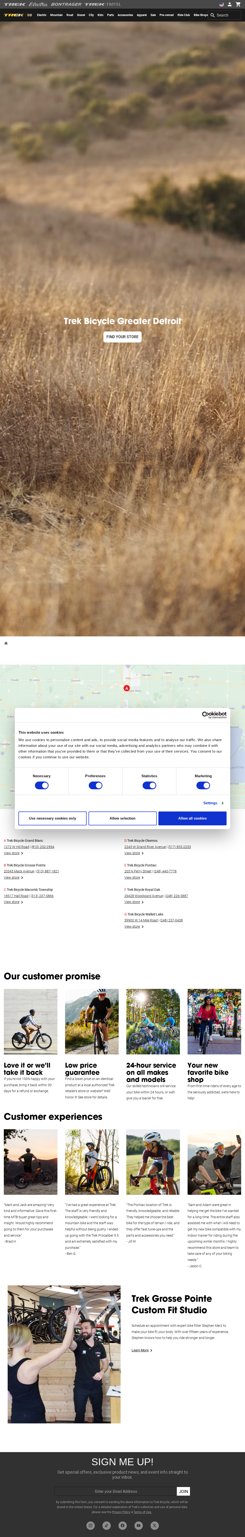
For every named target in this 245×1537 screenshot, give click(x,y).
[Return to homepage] (6, 643)
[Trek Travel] (102, 4)
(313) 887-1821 (47, 871)
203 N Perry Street (137, 871)
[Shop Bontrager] (66, 4)
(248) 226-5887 (176, 896)
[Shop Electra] (38, 4)
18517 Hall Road (16, 896)
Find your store (122, 337)
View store (11, 853)
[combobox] (224, 15)
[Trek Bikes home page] (15, 4)
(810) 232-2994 (42, 847)
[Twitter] (154, 1525)
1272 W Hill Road (16, 847)
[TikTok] (106, 1525)
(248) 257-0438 (171, 920)
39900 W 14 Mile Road (141, 920)
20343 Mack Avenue (19, 871)
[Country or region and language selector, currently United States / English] (221, 4)
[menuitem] (41, 15)
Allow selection (123, 818)
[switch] (95, 785)
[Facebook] (122, 1525)
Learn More (140, 1350)
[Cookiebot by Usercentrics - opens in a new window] (206, 715)
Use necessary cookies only (52, 818)
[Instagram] (90, 1525)
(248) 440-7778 (165, 871)
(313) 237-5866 (42, 896)
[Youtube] (138, 1525)
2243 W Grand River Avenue (145, 847)
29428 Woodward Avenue (143, 896)
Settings (210, 803)
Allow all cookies (192, 818)
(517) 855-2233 (179, 847)
